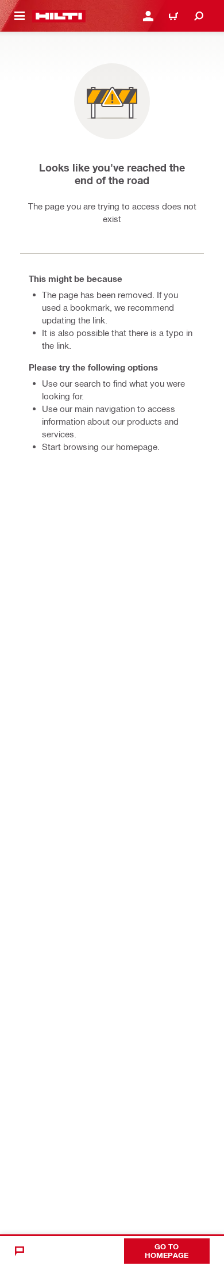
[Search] (198, 16)
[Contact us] (19, 1251)
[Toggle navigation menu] (19, 16)
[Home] (59, 16)
